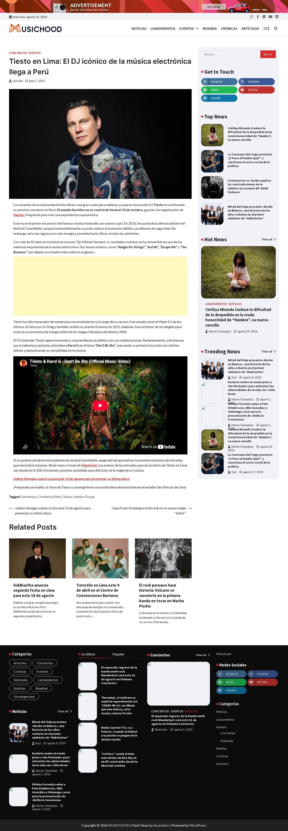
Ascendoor (161, 825)
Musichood (223, 654)
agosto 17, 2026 (253, 472)
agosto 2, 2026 (183, 729)
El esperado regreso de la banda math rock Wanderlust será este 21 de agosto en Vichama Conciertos (119, 675)
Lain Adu (17, 81)
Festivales (20, 680)
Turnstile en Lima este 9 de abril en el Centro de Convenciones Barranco (97, 590)
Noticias (139, 28)
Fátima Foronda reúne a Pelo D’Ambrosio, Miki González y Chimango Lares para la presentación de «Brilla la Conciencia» (248, 411)
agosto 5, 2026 (41, 774)
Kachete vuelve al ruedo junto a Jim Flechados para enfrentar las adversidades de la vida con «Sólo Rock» (251, 388)
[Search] (276, 28)
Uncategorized (24, 696)
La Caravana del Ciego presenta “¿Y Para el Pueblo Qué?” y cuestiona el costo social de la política (250, 160)
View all (267, 239)
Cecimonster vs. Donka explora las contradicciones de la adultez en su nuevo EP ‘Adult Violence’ (249, 186)
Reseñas (210, 28)
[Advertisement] (100, 286)
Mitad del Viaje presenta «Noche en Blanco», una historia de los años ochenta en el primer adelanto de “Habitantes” (250, 212)
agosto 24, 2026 (247, 331)
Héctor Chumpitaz (220, 331)
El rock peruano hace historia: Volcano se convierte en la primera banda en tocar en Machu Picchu (161, 596)
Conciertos (18, 53)
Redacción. (161, 729)
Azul (234, 377)
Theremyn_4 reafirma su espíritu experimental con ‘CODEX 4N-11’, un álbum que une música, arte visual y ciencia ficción (119, 705)
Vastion (18, 215)
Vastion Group (84, 497)
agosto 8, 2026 (252, 377)
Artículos (250, 28)
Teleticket (89, 465)
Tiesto (67, 497)
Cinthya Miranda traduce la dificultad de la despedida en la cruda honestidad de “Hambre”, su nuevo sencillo (250, 134)
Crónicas (229, 28)
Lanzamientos (163, 28)
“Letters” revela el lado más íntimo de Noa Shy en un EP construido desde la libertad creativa (119, 759)
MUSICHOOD (119, 825)
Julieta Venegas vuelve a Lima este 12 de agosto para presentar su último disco (71, 479)
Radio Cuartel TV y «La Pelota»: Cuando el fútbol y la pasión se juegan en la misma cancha (119, 733)
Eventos (186, 28)
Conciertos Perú (49, 497)
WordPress (198, 825)
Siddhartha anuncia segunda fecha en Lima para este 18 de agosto (34, 590)
